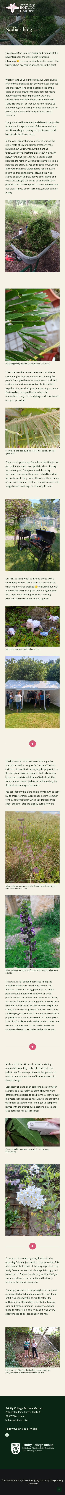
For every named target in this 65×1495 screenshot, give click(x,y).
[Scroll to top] (59, 1488)
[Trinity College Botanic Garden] (20, 8)
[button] (58, 8)
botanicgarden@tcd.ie (16, 1419)
